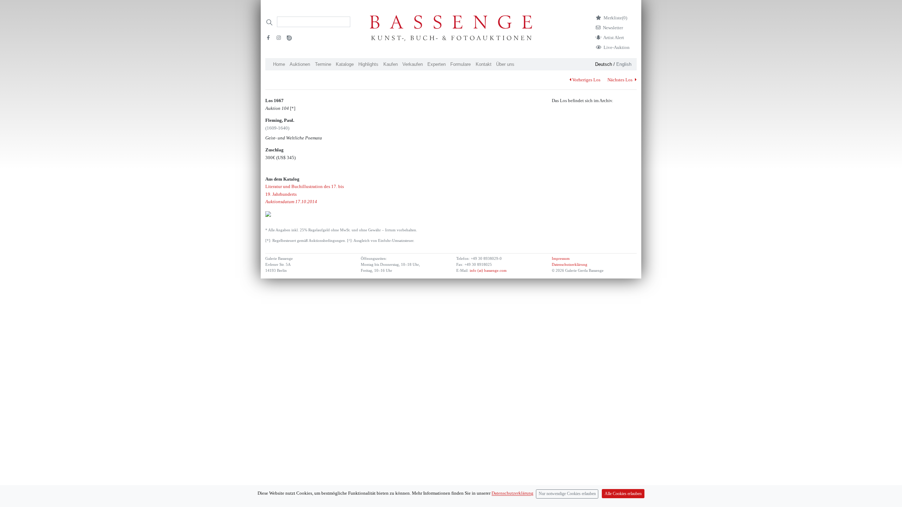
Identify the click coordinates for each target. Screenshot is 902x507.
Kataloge (345, 64)
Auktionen (300, 64)
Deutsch (603, 64)
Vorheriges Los (586, 79)
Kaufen (390, 64)
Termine (323, 64)
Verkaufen (412, 64)
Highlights (368, 64)
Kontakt (484, 64)
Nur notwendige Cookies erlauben (567, 494)
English (623, 64)
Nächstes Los (620, 79)
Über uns (505, 64)
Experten (436, 64)
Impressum (561, 259)
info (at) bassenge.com (488, 271)
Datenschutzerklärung (569, 265)
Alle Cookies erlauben (623, 494)
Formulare (460, 64)
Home (279, 64)
